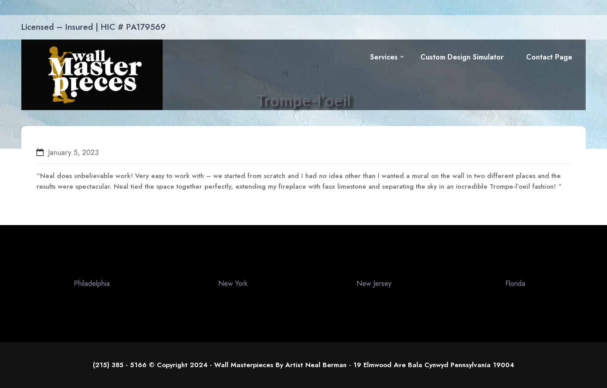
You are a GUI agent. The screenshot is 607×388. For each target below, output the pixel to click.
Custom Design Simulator (461, 57)
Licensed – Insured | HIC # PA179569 (93, 27)
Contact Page (549, 57)
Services (384, 57)
